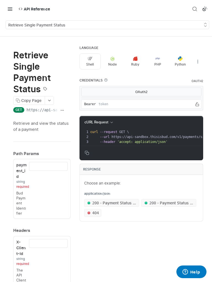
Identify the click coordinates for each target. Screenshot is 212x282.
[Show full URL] (62, 110)
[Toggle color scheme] (204, 8)
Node (112, 64)
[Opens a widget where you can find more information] (191, 272)
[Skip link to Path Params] (9, 153)
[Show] (197, 104)
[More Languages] (197, 61)
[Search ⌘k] (194, 8)
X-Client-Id (21, 248)
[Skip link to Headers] (9, 230)
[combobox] (48, 166)
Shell (90, 64)
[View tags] (45, 89)
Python (180, 64)
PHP (157, 64)
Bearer (90, 104)
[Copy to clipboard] (69, 110)
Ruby (135, 64)
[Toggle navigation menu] (10, 8)
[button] (105, 80)
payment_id (21, 170)
